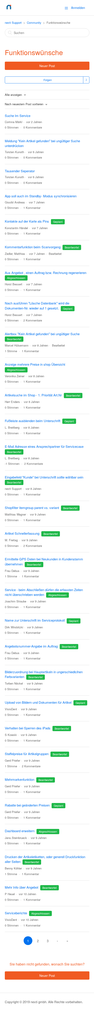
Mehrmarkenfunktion (19, 779)
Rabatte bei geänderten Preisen (27, 805)
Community (34, 22)
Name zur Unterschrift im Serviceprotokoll (35, 620)
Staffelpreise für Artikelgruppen (27, 753)
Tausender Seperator (20, 171)
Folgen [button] (48, 80)
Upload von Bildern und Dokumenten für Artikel (38, 702)
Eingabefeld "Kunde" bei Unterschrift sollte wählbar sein (44, 477)
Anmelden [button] (78, 7)
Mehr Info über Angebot (21, 887)
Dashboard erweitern (20, 830)
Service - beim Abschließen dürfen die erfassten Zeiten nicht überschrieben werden (44, 592)
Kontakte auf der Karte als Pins (27, 221)
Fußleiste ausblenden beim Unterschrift (32, 420)
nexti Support (13, 22)
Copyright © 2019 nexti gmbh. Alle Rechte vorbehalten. (44, 1001)
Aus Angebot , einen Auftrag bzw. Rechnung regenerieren (45, 272)
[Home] (9, 9)
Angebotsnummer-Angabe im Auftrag (32, 646)
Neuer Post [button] (47, 66)
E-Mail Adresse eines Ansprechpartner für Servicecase (44, 446)
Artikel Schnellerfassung (22, 533)
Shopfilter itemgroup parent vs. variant (32, 507)
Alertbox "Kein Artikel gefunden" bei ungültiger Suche (42, 333)
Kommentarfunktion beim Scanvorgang (33, 247)
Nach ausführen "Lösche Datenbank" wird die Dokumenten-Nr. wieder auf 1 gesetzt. (37, 305)
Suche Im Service (17, 115)
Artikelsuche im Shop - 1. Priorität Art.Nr (33, 395)
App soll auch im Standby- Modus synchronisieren (41, 196)
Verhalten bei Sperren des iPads (27, 728)
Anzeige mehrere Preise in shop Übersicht (35, 364)
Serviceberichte (16, 913)
